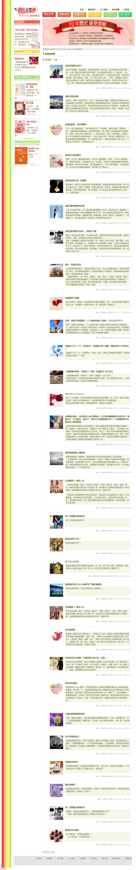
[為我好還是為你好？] (56, 71)
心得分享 (70, 49)
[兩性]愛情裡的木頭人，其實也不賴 (80, 231)
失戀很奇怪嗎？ (72, 762)
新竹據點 (61, 858)
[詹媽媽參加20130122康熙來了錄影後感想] (56, 590)
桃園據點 (49, 858)
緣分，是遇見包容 (73, 264)
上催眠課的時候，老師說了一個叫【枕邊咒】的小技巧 (89, 371)
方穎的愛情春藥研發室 (75, 714)
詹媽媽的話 (19, 59)
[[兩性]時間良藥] (56, 102)
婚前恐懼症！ (71, 785)
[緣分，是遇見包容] (56, 270)
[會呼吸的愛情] (56, 689)
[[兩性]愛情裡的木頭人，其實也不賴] (56, 237)
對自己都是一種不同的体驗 (26, 30)
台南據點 (83, 858)
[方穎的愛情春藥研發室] (56, 719)
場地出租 (105, 858)
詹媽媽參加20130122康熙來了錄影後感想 (83, 584)
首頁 (82, 10)
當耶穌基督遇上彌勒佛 (75, 453)
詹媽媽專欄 (78, 49)
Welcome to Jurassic (74, 394)
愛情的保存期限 (72, 830)
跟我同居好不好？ (73, 539)
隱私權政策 (117, 858)
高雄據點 (94, 858)
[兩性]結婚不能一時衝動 (75, 180)
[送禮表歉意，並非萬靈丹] (56, 130)
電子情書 (29, 103)
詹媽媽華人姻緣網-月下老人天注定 (54, 49)
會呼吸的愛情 (71, 683)
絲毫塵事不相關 (72, 298)
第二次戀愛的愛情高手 (75, 516)
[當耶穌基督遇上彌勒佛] (56, 458)
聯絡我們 (91, 10)
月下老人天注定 (72, 561)
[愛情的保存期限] (56, 836)
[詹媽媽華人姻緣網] (27, 11)
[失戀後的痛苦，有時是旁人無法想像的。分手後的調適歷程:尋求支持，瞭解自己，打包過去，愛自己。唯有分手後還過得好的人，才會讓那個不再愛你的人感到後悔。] (56, 422)
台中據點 (72, 858)
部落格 (126, 10)
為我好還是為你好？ (74, 66)
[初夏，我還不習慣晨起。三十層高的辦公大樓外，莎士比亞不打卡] (56, 326)
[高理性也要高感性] (56, 161)
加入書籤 (103, 10)
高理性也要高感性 (73, 155)
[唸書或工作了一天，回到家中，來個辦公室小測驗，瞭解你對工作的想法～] (56, 351)
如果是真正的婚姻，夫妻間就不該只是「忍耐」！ (87, 658)
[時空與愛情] (56, 635)
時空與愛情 (70, 630)
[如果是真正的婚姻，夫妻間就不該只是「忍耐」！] (56, 663)
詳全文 (31, 44)
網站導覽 (115, 10)
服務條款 (128, 858)
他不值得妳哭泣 (72, 736)
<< (44, 852)
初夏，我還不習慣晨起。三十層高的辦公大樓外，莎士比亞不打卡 (94, 320)
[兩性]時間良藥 (71, 96)
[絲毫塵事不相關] (56, 303)
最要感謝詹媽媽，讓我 (31, 85)
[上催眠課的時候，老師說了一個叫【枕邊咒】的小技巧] (56, 377)
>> (53, 852)
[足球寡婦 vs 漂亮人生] (56, 486)
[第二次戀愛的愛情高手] (56, 522)
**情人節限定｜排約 (32, 123)
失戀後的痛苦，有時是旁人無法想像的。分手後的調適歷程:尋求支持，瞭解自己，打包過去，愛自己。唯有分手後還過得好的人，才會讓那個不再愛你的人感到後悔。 (97, 419)
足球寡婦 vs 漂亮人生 (74, 481)
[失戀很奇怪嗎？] (56, 767)
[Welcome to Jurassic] (56, 400)
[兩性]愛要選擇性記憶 (74, 206)
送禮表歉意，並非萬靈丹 (76, 124)
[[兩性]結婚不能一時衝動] (56, 186)
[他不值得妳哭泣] (56, 742)
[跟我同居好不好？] (56, 544)
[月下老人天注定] (56, 567)
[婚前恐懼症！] (56, 790)
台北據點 (38, 858)
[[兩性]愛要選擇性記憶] (56, 211)
